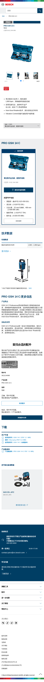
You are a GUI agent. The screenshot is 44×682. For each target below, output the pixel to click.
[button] (38, 81)
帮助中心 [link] (5, 609)
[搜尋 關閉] (35, 10)
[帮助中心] (40, 609)
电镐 (3, 16)
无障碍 (4, 642)
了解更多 (5, 574)
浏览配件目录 (22, 418)
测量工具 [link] (5, 586)
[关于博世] (40, 603)
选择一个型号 (8, 124)
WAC (30, 288)
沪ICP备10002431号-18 (9, 662)
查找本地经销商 (20, 190)
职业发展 (4, 652)
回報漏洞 (4, 668)
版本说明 (4, 636)
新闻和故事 (5, 655)
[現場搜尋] (39, 10)
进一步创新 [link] (6, 598)
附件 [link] (3, 592)
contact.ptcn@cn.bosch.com (13, 553)
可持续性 (4, 649)
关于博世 (4, 645)
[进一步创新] (40, 597)
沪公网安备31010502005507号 (12, 665)
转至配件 (22, 403)
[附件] (40, 592)
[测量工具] (40, 586)
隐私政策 (4, 639)
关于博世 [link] (5, 603)
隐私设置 (4, 658)
